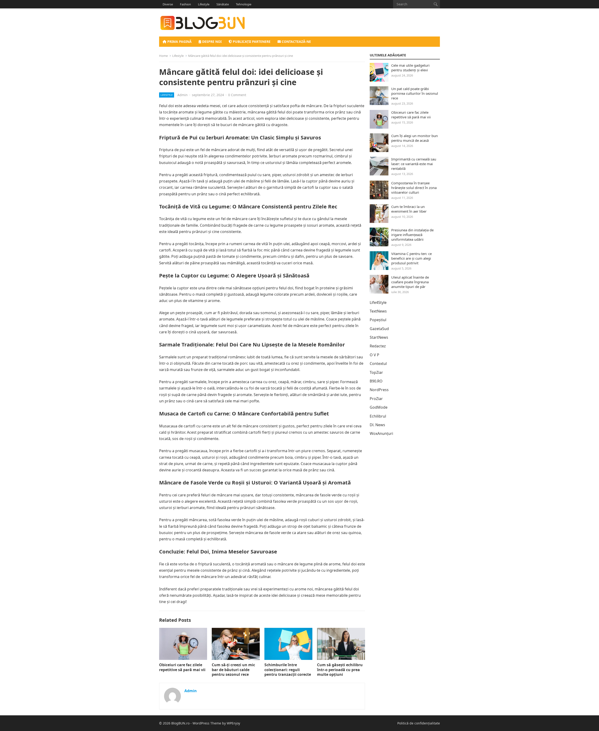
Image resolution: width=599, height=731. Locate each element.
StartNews (379, 337)
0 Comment (237, 95)
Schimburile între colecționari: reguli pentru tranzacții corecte (287, 669)
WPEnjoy (233, 723)
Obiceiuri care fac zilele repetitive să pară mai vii (182, 667)
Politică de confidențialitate (418, 723)
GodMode (378, 407)
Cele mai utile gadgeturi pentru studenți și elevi (410, 67)
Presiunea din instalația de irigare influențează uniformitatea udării (412, 235)
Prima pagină (179, 41)
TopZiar (376, 372)
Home (163, 56)
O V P (374, 354)
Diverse (168, 4)
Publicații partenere (251, 41)
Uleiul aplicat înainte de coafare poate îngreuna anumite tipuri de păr (410, 282)
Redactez (378, 346)
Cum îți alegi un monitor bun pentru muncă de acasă (414, 138)
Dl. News (377, 424)
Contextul (378, 363)
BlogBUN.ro (180, 723)
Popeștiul (378, 319)
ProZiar (376, 398)
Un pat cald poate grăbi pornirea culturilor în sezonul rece (414, 93)
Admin (182, 95)
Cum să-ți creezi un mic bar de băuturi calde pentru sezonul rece (233, 669)
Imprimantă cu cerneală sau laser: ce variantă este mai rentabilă (413, 164)
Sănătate (222, 4)
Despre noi (211, 41)
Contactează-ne (296, 41)
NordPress (379, 389)
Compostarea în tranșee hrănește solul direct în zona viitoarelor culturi (414, 188)
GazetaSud (379, 328)
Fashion (185, 4)
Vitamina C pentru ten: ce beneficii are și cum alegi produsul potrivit (411, 258)
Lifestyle (203, 4)
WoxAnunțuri (381, 433)
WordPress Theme (207, 723)
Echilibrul (378, 416)
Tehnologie (243, 4)
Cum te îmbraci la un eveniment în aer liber (409, 209)
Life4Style (378, 302)
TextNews (378, 311)
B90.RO (376, 381)
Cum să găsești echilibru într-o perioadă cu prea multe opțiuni (340, 669)
